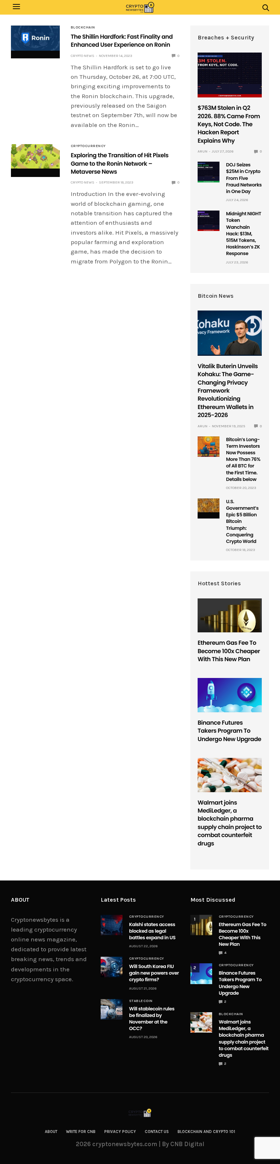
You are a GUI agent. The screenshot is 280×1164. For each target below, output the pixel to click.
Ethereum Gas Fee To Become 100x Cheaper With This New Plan (229, 651)
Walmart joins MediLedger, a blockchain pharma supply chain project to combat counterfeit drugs (230, 823)
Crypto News (82, 56)
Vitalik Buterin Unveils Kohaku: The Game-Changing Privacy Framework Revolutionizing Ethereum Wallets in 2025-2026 (228, 390)
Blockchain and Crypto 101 (206, 1131)
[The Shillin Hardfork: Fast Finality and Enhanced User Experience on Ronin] (35, 38)
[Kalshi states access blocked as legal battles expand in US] (111, 925)
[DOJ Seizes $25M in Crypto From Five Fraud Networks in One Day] (208, 172)
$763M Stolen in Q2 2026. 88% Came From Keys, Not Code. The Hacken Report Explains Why (229, 124)
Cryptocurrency (88, 146)
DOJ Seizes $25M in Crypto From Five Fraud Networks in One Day (244, 178)
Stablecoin (141, 1001)
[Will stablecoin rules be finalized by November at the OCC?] (111, 1009)
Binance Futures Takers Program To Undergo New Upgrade (229, 730)
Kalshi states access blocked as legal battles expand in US (152, 931)
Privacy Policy (120, 1131)
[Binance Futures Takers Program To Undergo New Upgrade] (230, 695)
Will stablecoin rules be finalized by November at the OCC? (151, 1018)
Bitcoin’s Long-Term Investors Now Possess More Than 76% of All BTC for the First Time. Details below (243, 459)
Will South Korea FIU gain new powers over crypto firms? (154, 973)
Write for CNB (81, 1131)
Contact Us (157, 1131)
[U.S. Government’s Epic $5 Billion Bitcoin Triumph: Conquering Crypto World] (208, 505)
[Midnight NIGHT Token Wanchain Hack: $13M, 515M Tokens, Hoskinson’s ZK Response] (208, 221)
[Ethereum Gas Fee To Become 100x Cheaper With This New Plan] (230, 615)
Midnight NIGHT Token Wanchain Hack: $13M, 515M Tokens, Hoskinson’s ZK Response (243, 233)
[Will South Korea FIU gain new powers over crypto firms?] (111, 967)
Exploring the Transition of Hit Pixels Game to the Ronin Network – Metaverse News (119, 163)
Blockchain (83, 27)
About (51, 1131)
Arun (202, 151)
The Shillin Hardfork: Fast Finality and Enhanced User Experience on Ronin (122, 40)
